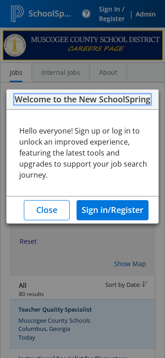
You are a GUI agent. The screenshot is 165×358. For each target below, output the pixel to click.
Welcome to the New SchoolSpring (82, 100)
